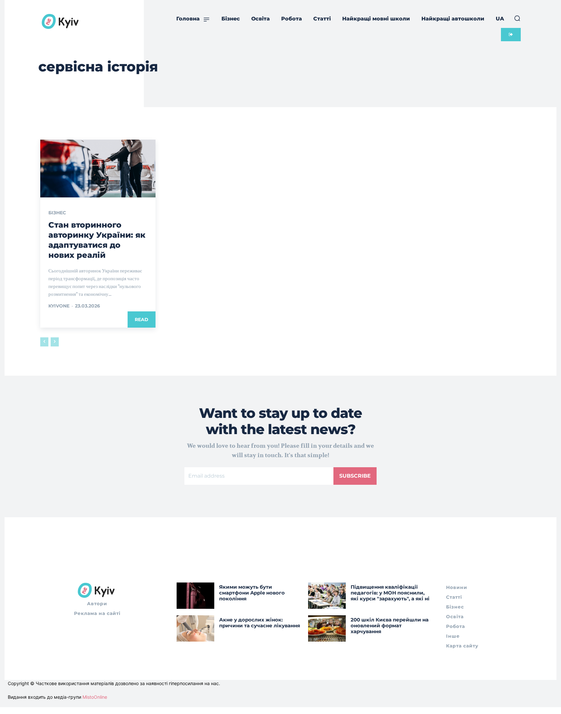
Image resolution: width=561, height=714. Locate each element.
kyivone (58, 306)
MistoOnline (94, 697)
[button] (517, 18)
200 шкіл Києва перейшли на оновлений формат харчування (390, 625)
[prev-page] (44, 341)
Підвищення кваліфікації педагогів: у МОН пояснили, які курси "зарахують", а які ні (390, 593)
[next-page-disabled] (55, 341)
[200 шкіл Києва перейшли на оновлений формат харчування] (327, 628)
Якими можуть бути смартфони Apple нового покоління (252, 593)
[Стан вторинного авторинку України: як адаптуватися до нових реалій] (98, 168)
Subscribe (355, 476)
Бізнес (57, 212)
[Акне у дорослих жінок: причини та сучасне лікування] (195, 628)
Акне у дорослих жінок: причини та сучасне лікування (259, 623)
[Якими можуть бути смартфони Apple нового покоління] (195, 595)
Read (141, 319)
